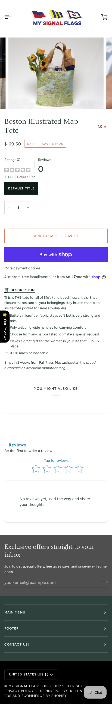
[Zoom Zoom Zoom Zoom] (56, 73)
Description (23, 290)
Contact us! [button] (16, 644)
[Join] (103, 581)
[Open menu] (12, 17)
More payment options (22, 268)
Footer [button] (11, 628)
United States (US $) (28, 674)
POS (7, 696)
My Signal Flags (24, 686)
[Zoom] (18, 99)
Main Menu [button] (14, 612)
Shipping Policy (51, 691)
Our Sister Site (68, 686)
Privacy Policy (19, 691)
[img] (17, 170)
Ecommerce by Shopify (44, 696)
